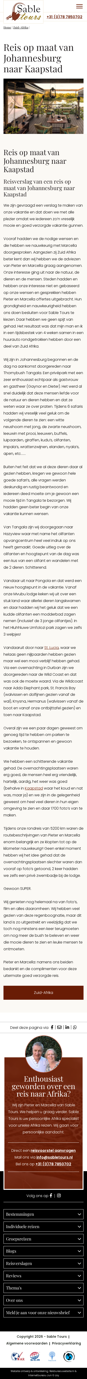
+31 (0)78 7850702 (64, 17)
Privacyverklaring (66, 1343)
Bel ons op (43, 1164)
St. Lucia (51, 647)
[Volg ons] (51, 1196)
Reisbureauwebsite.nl (61, 1371)
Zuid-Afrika (20, 27)
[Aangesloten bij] (34, 1356)
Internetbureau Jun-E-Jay (43, 1375)
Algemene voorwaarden (27, 1343)
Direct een (43, 1150)
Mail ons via (44, 1157)
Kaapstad (34, 788)
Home (7, 27)
